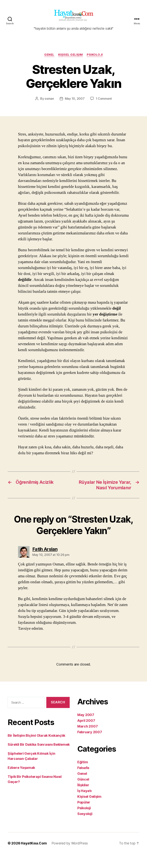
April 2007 (86, 721)
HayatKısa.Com (34, 843)
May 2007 (85, 715)
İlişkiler (83, 785)
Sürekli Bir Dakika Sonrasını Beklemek (39, 744)
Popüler (83, 802)
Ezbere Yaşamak (21, 768)
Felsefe (83, 768)
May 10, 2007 (75, 98)
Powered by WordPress (69, 843)
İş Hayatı (84, 791)
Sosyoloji (84, 814)
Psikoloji (95, 54)
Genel (49, 54)
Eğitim (82, 762)
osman (49, 98)
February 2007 (89, 732)
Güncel (83, 779)
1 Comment (104, 98)
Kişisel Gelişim (70, 54)
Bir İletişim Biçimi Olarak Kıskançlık (36, 735)
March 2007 (87, 726)
